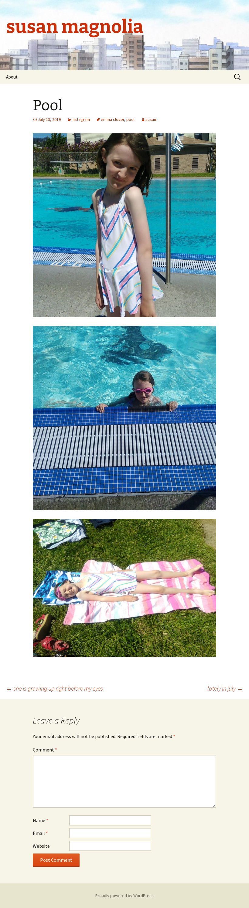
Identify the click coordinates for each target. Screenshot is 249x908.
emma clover (112, 119)
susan (150, 119)
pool (130, 119)
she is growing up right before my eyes (54, 688)
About (12, 77)
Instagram (81, 119)
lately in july (225, 688)
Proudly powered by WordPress (124, 895)
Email (40, 833)
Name (40, 820)
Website (41, 846)
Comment (45, 750)
